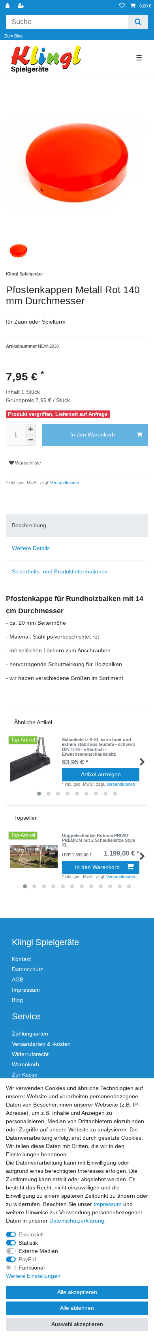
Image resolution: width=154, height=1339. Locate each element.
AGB (17, 979)
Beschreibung (29, 525)
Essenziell (31, 1234)
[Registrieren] (21, 6)
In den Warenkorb (92, 434)
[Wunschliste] (122, 6)
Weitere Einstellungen (33, 1276)
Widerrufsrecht (30, 1054)
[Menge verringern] (30, 440)
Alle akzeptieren (77, 1292)
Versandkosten (64, 482)
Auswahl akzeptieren (77, 1324)
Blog (17, 1000)
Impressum (26, 990)
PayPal (27, 1259)
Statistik (28, 1243)
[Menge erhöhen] (30, 429)
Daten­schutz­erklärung (76, 1220)
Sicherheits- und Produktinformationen (60, 571)
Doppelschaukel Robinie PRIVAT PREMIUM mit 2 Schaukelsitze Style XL (98, 840)
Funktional (32, 1267)
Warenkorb (25, 1064)
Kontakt (21, 959)
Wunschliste (27, 463)
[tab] (77, 525)
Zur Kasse (25, 1074)
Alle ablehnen (77, 1308)
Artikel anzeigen (101, 774)
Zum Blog (13, 36)
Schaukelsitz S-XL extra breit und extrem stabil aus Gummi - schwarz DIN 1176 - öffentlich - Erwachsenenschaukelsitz (98, 747)
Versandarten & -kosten (41, 1044)
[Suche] (138, 22)
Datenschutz (27, 969)
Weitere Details (31, 548)
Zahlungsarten (30, 1033)
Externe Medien (38, 1251)
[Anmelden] (8, 6)
